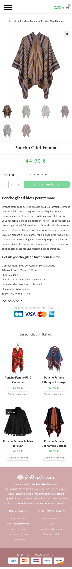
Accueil (12, 21)
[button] (8, 7)
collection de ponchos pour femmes (43, 244)
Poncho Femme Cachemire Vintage (54, 443)
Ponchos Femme (28, 21)
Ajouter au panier (47, 184)
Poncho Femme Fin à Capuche (18, 380)
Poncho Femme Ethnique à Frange (54, 380)
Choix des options (18, 394)
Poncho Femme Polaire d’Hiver (18, 443)
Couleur (10, 175)
